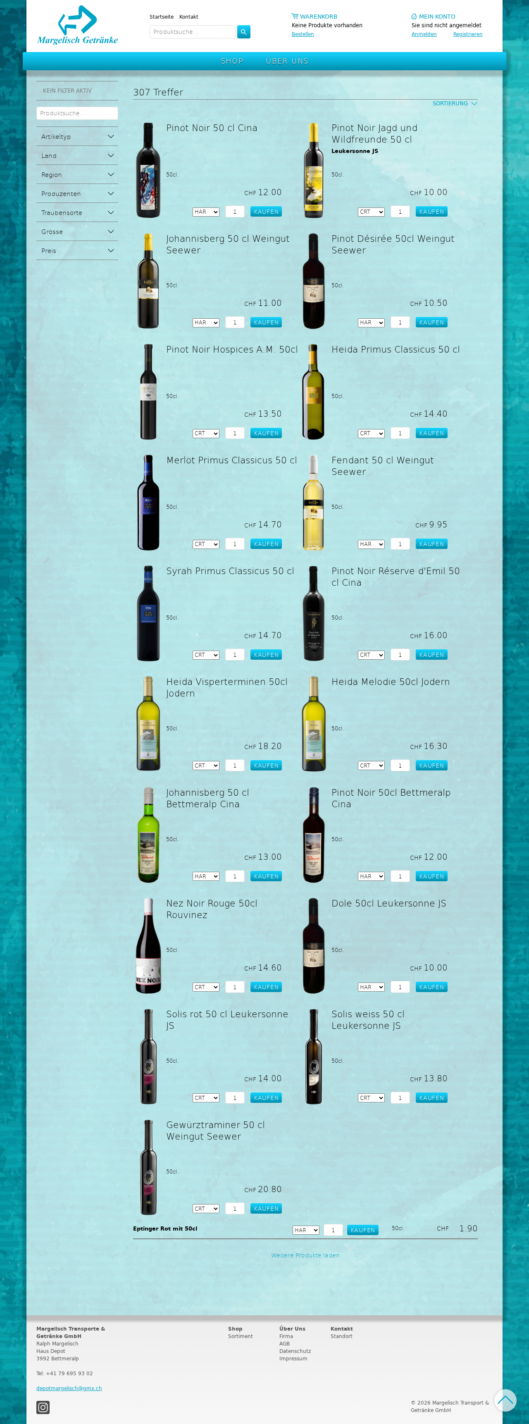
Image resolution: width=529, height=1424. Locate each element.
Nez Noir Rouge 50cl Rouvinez (211, 909)
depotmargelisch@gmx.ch (69, 1388)
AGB (284, 1344)
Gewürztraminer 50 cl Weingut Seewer (215, 1130)
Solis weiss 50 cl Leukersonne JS (368, 1019)
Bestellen (303, 34)
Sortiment (240, 1336)
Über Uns (287, 60)
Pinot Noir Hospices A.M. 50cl (232, 349)
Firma (286, 1336)
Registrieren (468, 34)
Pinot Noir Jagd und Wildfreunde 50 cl (374, 133)
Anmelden (424, 34)
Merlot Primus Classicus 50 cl (231, 459)
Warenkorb (319, 16)
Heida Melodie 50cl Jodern (390, 681)
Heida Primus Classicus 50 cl (395, 349)
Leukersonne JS (354, 151)
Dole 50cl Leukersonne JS (388, 903)
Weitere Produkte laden (305, 1255)
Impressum (293, 1358)
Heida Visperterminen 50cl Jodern (227, 687)
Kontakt (188, 17)
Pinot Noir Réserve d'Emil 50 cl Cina (395, 576)
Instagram (43, 1407)
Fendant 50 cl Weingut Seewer (382, 465)
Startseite (162, 17)
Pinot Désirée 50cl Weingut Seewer (393, 244)
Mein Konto (437, 16)
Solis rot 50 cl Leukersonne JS (227, 1019)
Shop (232, 60)
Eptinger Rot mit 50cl (165, 1228)
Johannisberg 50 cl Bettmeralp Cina (207, 798)
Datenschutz (295, 1351)
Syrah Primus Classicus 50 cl (230, 570)
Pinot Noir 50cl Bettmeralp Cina (391, 798)
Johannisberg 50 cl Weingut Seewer (228, 244)
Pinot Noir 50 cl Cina (211, 127)
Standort (342, 1336)
